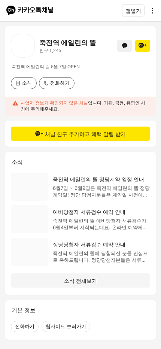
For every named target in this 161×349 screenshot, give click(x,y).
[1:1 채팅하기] (124, 46)
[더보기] (150, 10)
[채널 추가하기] (142, 46)
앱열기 (133, 10)
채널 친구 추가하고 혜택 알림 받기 (85, 134)
